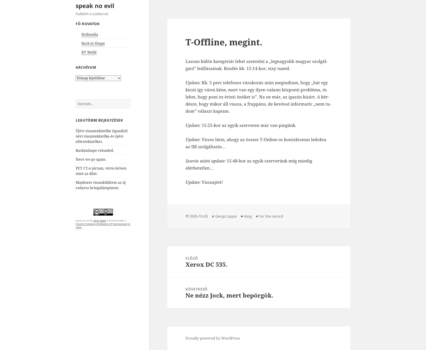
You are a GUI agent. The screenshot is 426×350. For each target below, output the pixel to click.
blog (248, 216)
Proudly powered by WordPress (212, 338)
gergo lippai (100, 220)
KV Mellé (89, 52)
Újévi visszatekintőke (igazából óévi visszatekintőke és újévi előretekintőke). (102, 136)
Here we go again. (91, 159)
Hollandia (89, 34)
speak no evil (95, 6)
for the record (271, 216)
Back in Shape (93, 43)
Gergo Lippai (226, 216)
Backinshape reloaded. (95, 150)
